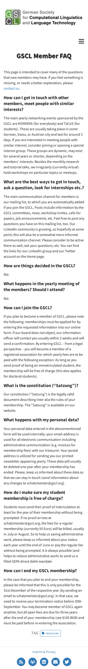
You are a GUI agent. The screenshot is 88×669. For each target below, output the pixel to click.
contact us (11, 88)
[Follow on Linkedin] (44, 661)
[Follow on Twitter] (67, 661)
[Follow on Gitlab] (33, 661)
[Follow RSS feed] (21, 661)
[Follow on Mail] (56, 661)
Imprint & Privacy (44, 652)
